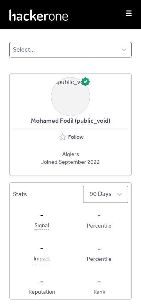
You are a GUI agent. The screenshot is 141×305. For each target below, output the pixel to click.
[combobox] (13, 49)
